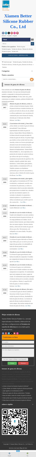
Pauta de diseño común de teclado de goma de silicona (17, 395)
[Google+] (6, 333)
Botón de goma (21, 46)
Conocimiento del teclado (17, 123)
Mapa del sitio (23, 448)
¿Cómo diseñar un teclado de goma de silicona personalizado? (19, 388)
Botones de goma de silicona (18, 103)
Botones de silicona (28, 49)
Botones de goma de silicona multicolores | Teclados (16, 393)
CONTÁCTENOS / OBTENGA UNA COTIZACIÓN (18, 56)
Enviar (12, 363)
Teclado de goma (6, 49)
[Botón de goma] (6, 5)
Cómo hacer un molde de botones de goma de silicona (17, 400)
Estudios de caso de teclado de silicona (21, 205)
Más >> (31, 368)
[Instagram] (14, 33)
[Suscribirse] (32, 79)
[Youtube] (12, 33)
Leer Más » (18, 120)
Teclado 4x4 (15, 51)
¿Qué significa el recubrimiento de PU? (13, 391)
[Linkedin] (6, 33)
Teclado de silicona (17, 49)
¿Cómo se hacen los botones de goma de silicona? (16, 386)
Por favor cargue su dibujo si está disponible (15, 359)
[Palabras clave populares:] (32, 43)
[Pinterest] (17, 33)
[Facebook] (3, 33)
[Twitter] (9, 33)
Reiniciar (23, 363)
